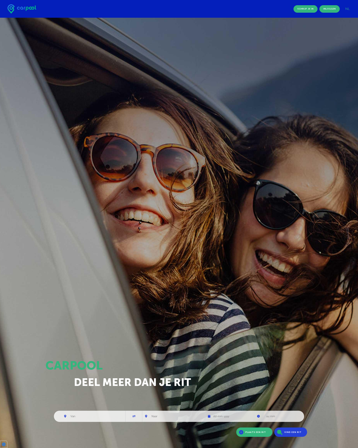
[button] (3, 444)
